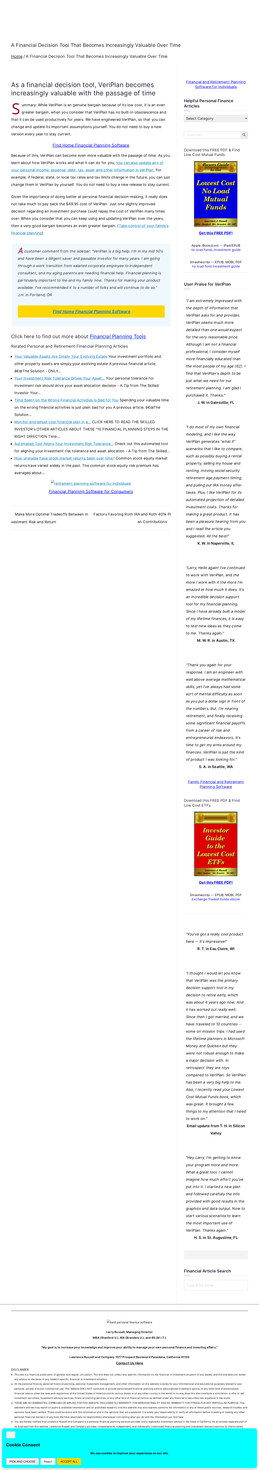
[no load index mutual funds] (216, 194)
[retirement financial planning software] (91, 483)
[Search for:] (216, 1285)
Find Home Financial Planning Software (91, 311)
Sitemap (124, 30)
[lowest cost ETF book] (216, 843)
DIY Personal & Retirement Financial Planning (130, 10)
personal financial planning (104, 1421)
